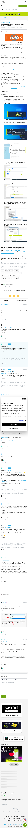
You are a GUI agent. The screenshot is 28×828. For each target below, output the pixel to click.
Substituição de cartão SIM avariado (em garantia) (11, 799)
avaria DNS (4, 278)
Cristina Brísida (6, 304)
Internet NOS (4, 17)
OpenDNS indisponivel (15, 275)
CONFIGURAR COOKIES (9, 818)
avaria (2, 795)
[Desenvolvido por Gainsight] (14, 809)
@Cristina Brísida (8, 327)
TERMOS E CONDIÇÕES (12, 820)
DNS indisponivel (5, 275)
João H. (4, 31)
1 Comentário (4, 797)
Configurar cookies (13, 428)
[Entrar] (2, 9)
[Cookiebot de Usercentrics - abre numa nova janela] (21, 399)
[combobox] (14, 9)
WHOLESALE (21, 820)
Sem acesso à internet (6, 273)
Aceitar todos (14, 424)
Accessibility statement (20, 811)
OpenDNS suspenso (16, 273)
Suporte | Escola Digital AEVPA (12, 250)
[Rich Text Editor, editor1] (14, 687)
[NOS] (4, 2)
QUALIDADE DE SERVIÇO (21, 818)
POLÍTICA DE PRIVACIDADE (19, 816)
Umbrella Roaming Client (13, 278)
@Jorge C (15, 371)
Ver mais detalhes (20, 420)
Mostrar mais (14, 764)
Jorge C (4, 602)
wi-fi (6, 270)
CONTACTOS (9, 816)
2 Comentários (4, 800)
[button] (1, 6)
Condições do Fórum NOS (8, 811)
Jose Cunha (5, 557)
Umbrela (16, 270)
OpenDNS (11, 270)
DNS (3, 270)
